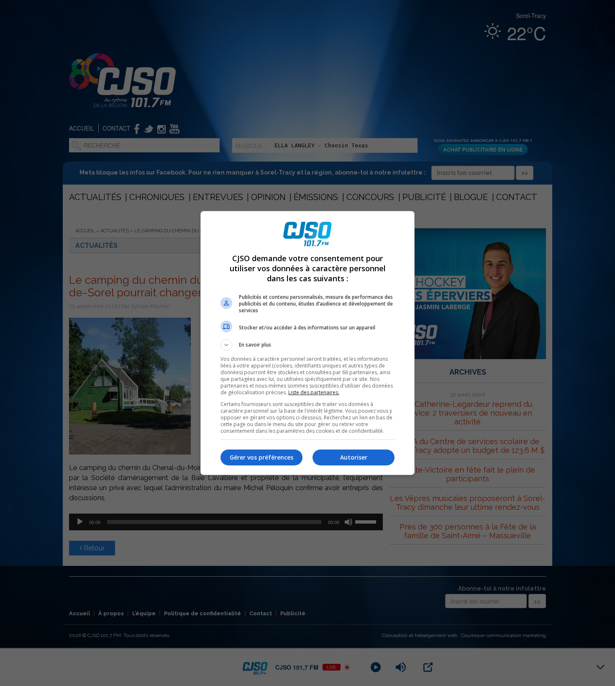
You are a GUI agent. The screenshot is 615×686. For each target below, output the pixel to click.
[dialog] (307, 343)
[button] (307, 345)
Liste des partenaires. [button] (313, 392)
